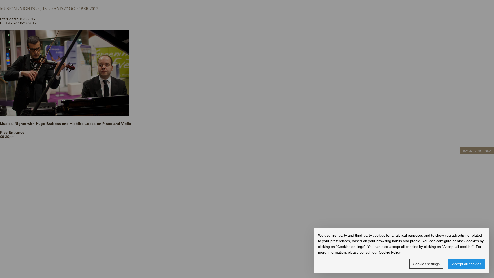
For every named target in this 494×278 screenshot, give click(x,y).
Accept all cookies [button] (466, 264)
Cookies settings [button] (426, 264)
